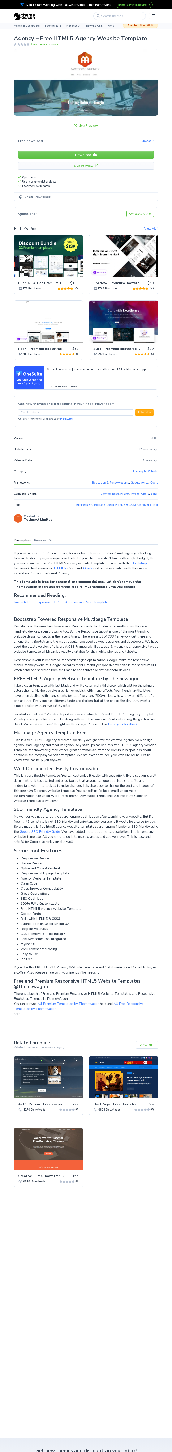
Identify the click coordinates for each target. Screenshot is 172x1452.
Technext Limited (38, 519)
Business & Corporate (90, 505)
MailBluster (66, 418)
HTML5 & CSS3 (125, 505)
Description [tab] (22, 540)
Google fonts (139, 483)
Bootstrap (139, 563)
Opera (145, 494)
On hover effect (147, 505)
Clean (110, 505)
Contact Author (140, 214)
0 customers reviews (44, 44)
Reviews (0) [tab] (43, 540)
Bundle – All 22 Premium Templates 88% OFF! (56, 283)
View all (146, 1045)
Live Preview (88, 125)
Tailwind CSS (94, 26)
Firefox (124, 494)
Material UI (73, 26)
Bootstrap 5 (53, 26)
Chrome (106, 494)
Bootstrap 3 (100, 483)
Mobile (135, 494)
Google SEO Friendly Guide (40, 831)
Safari (154, 494)
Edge (115, 494)
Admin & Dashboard (27, 26)
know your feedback (123, 724)
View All (150, 229)
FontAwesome (119, 483)
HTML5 (60, 568)
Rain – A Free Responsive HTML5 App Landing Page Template (61, 602)
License (147, 141)
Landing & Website (145, 471)
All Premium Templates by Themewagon (68, 1003)
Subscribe (144, 412)
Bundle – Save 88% (140, 25)
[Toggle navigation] (153, 16)
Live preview (68, 271)
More (111, 26)
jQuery (87, 568)
